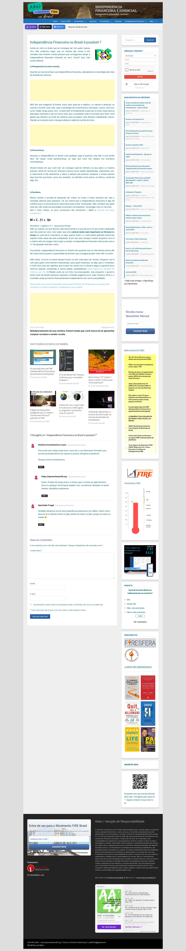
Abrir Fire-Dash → (140, 88)
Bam (42, 945)
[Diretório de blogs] (131, 655)
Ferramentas (104, 21)
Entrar (140, 77)
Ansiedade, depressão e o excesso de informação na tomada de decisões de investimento (99, 415)
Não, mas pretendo (135, 608)
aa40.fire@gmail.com (97, 942)
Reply (41, 467)
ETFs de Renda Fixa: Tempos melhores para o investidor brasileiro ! (71, 377)
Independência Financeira (134, 21)
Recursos (92, 21)
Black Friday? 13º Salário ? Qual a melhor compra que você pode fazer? (100, 380)
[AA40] (93, 10)
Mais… (152, 21)
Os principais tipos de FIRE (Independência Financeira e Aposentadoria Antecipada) (42, 371)
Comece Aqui (79, 21)
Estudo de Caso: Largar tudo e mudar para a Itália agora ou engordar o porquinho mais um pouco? (71, 409)
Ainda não (131, 604)
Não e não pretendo (136, 612)
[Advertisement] (72, 90)
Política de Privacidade (60, 852)
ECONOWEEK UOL (35, 875)
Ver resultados (140, 622)
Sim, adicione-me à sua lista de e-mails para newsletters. (58, 610)
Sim (128, 600)
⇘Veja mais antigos (133, 281)
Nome (32, 584)
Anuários (118, 21)
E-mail (33, 594)
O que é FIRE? (66, 21)
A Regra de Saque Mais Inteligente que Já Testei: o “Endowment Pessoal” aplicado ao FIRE (41, 414)
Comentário (36, 551)
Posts (55, 21)
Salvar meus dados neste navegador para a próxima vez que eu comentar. (68, 605)
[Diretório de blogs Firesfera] (140, 643)
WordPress (31, 945)
